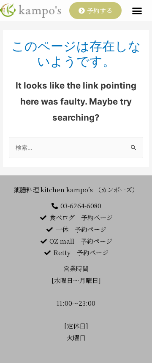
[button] (95, 10)
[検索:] (76, 147)
